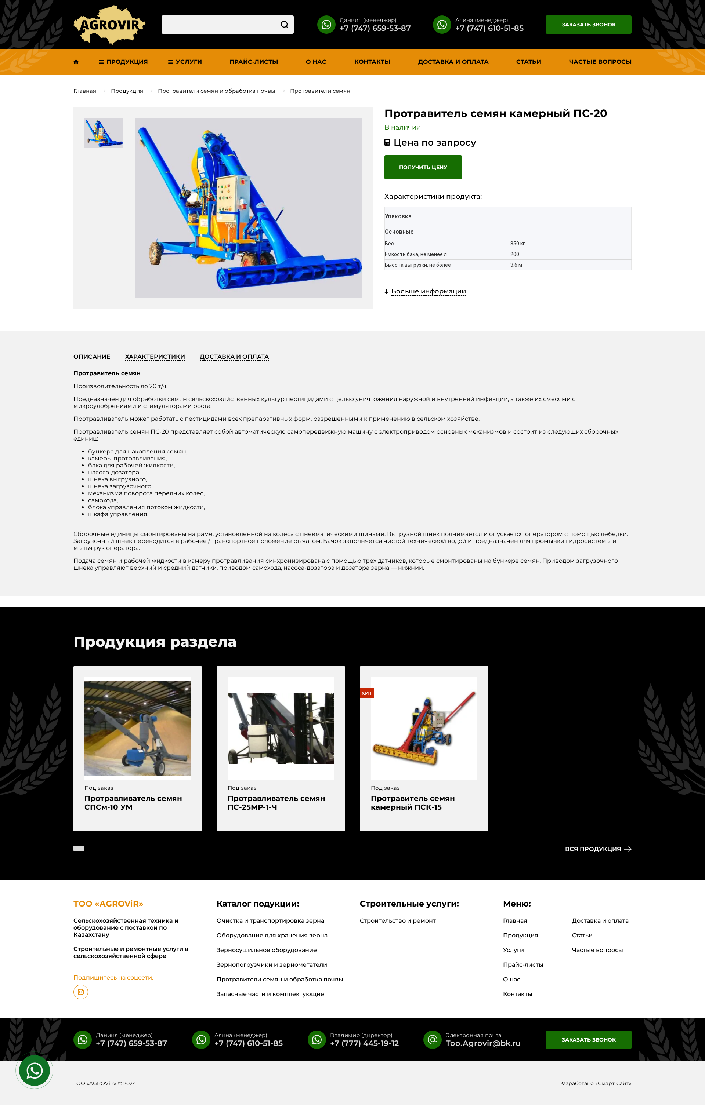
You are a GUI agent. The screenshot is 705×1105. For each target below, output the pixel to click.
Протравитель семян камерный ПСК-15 (413, 803)
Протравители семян (320, 90)
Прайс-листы (523, 964)
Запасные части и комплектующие (270, 994)
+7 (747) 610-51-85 (489, 28)
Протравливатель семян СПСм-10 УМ (133, 803)
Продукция (127, 90)
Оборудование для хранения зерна (272, 935)
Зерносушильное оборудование (267, 950)
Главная (84, 90)
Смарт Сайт (613, 1083)
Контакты (517, 994)
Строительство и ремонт (398, 920)
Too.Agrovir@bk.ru (483, 1043)
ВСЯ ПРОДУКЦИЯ (593, 849)
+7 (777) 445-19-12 (364, 1043)
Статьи (582, 935)
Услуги (513, 950)
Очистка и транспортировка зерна (270, 920)
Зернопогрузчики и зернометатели (272, 964)
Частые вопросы (597, 950)
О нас (511, 979)
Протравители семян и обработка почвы (216, 90)
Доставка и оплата (600, 920)
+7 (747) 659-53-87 (375, 28)
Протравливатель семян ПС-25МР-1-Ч (276, 803)
